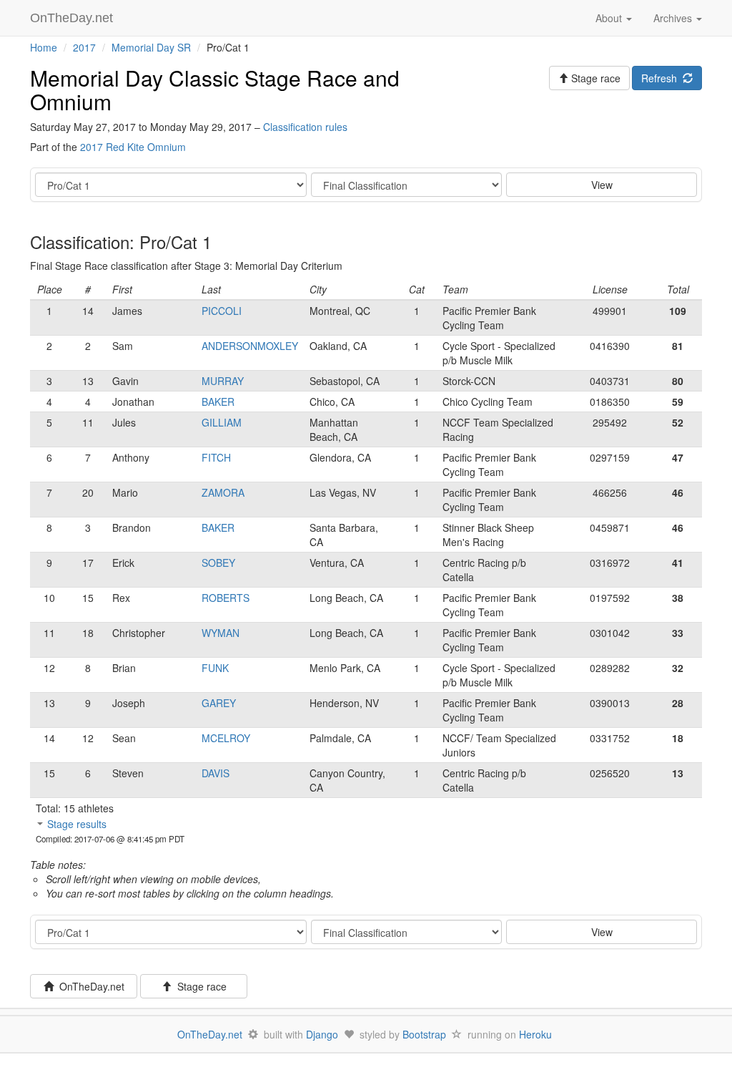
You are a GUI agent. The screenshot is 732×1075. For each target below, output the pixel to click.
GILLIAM (222, 422)
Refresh (662, 78)
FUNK (215, 668)
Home (43, 47)
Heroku (535, 1034)
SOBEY (218, 562)
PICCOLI (222, 310)
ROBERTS (225, 597)
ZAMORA (223, 492)
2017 (84, 47)
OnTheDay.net (73, 18)
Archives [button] (674, 18)
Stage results (77, 824)
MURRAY (223, 381)
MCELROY (226, 738)
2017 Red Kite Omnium (133, 147)
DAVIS (215, 773)
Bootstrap (424, 1034)
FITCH (216, 457)
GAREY (219, 703)
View (602, 184)
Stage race (199, 986)
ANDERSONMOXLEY (250, 346)
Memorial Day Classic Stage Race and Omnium (215, 89)
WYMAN (220, 633)
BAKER (218, 401)
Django (322, 1034)
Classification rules (305, 127)
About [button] (610, 18)
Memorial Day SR (151, 47)
